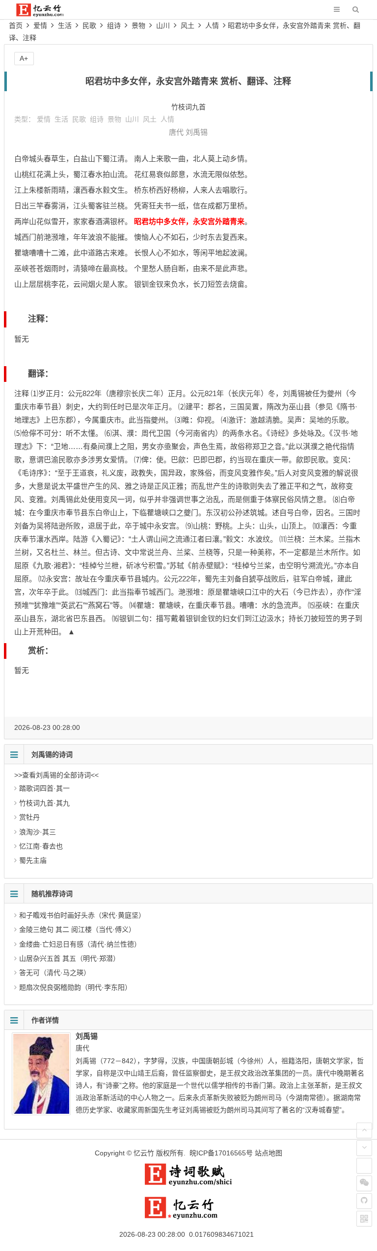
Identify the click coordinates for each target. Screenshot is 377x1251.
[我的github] (364, 1201)
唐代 (176, 132)
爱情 (40, 25)
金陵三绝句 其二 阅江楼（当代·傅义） (77, 929)
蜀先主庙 (33, 860)
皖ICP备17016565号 (221, 1153)
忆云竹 (144, 1153)
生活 (65, 25)
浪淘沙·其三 (37, 832)
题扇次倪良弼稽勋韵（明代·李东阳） (75, 987)
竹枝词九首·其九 (44, 803)
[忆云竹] (46, 14)
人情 (212, 25)
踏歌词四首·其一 (44, 788)
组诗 (114, 25)
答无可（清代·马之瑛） (54, 972)
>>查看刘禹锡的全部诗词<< (56, 775)
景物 (138, 25)
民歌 (89, 25)
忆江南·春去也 (41, 846)
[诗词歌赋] (188, 1184)
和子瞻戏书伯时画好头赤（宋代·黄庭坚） (82, 915)
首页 (16, 25)
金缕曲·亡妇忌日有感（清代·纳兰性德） (80, 944)
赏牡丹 (29, 817)
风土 (187, 25)
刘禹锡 (197, 132)
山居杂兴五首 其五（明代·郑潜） (69, 958)
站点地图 (268, 1153)
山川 (163, 25)
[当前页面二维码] (364, 1218)
